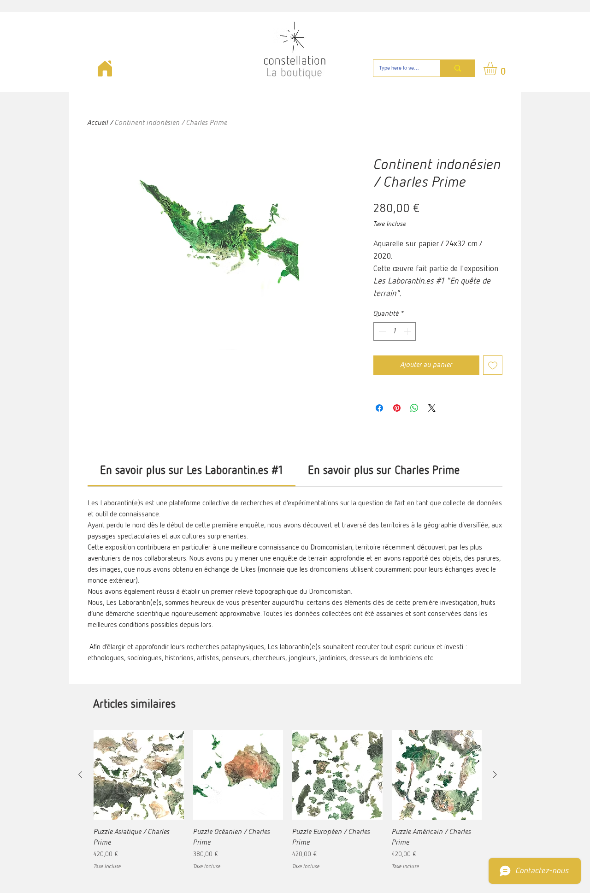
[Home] (104, 68)
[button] (498, 68)
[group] (288, 800)
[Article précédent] (80, 774)
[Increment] (407, 331)
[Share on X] (431, 408)
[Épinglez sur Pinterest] (396, 408)
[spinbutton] (394, 331)
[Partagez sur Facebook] (379, 408)
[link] (191, 471)
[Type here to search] (457, 68)
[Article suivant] (495, 774)
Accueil (98, 123)
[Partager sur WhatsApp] (414, 408)
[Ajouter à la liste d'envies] (492, 365)
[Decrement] (381, 331)
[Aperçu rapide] (139, 775)
